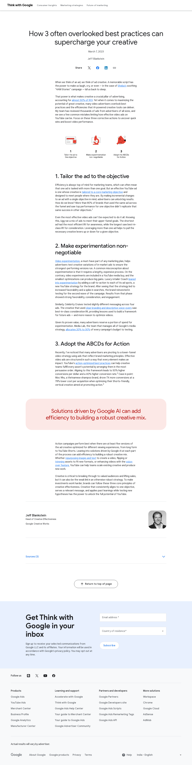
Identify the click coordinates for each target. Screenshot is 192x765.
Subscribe (109, 645)
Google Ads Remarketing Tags (116, 714)
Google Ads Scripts (110, 708)
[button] (114, 67)
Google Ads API (108, 720)
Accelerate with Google (69, 696)
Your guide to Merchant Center (73, 714)
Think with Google (65, 702)
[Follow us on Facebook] (53, 675)
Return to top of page (98, 583)
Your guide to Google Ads (70, 720)
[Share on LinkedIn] (106, 67)
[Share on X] (89, 67)
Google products (59, 754)
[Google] (16, 755)
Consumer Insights (47, 5)
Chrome (148, 702)
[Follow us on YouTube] (45, 675)
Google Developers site (113, 702)
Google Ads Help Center (69, 708)
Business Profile (20, 714)
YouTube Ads (18, 702)
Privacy (77, 754)
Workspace (149, 696)
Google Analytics (21, 720)
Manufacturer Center (23, 726)
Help (129, 754)
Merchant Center (21, 708)
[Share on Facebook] (97, 67)
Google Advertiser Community (72, 726)
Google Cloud (151, 708)
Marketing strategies (71, 5)
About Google (37, 754)
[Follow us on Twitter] (36, 675)
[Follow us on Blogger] (28, 675)
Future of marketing (97, 5)
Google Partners (108, 696)
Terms (88, 754)
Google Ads (17, 696)
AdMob (147, 720)
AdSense (148, 714)
